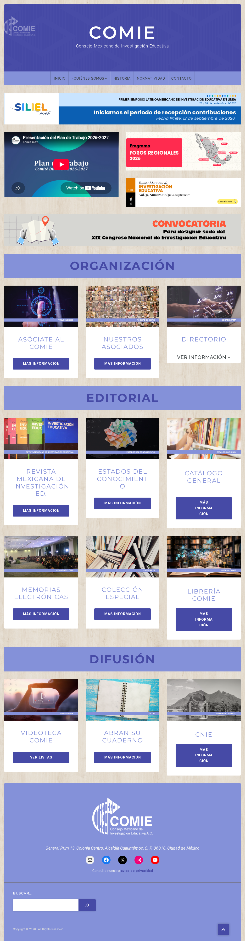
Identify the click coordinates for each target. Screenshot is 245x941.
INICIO (60, 78)
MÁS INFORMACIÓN (41, 364)
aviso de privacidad (137, 871)
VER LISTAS (41, 757)
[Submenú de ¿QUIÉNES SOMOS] (106, 78)
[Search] (87, 905)
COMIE (122, 32)
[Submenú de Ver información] (229, 357)
